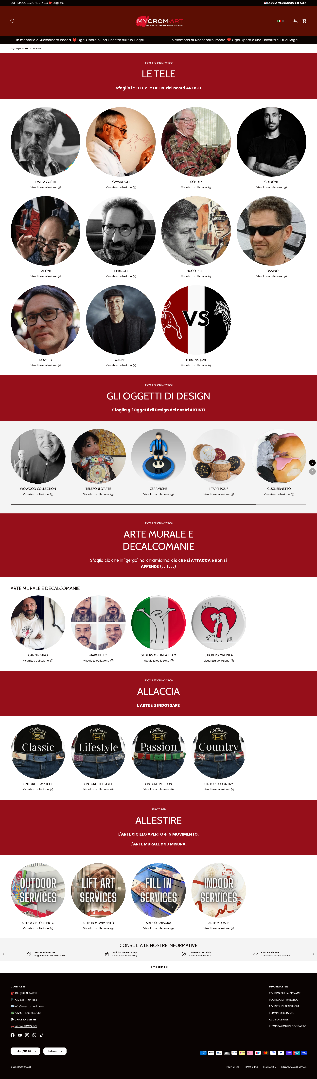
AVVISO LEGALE (279, 1019)
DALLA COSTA (45, 182)
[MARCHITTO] (98, 622)
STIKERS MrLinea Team (158, 655)
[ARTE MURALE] (218, 890)
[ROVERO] (45, 320)
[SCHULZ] (196, 142)
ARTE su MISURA (158, 923)
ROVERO (45, 360)
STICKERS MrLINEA (219, 655)
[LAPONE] (45, 231)
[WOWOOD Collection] (38, 456)
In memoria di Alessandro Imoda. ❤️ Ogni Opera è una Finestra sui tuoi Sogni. (189, 40)
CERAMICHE (158, 489)
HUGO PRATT (196, 271)
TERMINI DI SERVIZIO (282, 1013)
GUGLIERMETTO (279, 489)
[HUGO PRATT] (196, 231)
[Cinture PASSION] (158, 751)
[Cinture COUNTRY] (218, 751)
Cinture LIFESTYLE (98, 784)
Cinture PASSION (158, 784)
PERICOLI (121, 271)
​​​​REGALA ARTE (269, 1066)
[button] (282, 21)
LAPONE (46, 271)
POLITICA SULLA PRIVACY (284, 993)
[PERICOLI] (121, 231)
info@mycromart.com (29, 1006)
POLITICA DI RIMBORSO (283, 1000)
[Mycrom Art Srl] (8, 1073)
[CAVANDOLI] (121, 142)
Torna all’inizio (158, 966)
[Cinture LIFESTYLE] (98, 751)
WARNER (120, 360)
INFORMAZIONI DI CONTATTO (287, 1026)
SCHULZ (196, 182)
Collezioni (36, 48)
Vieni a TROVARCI (26, 1026)
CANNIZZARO (38, 655)
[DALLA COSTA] (45, 142)
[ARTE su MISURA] (158, 890)
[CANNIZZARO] (38, 622)
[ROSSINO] (271, 231)
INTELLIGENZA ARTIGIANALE (293, 1066)
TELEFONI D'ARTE (98, 489)
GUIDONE (271, 182)
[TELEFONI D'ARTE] (98, 456)
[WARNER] (121, 320)
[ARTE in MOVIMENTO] (98, 890)
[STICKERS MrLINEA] (218, 622)
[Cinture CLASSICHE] (38, 751)
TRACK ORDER (251, 1066)
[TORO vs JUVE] (196, 320)
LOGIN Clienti (233, 1066)
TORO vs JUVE (196, 360)
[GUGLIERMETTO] (278, 456)
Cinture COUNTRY (218, 784)
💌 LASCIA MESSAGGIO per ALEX (285, 3)
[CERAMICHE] (158, 456)
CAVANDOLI (121, 182)
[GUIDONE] (271, 142)
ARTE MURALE (218, 923)
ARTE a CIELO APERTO (38, 923)
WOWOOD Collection (38, 489)
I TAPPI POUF (218, 489)
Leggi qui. (58, 3)
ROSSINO (271, 271)
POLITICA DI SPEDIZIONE (284, 1006)
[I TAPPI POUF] (218, 456)
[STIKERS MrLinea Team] (158, 622)
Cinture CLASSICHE (38, 784)
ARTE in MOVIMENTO (98, 923)
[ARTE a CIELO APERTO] (38, 890)
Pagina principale (19, 48)
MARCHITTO (98, 655)
